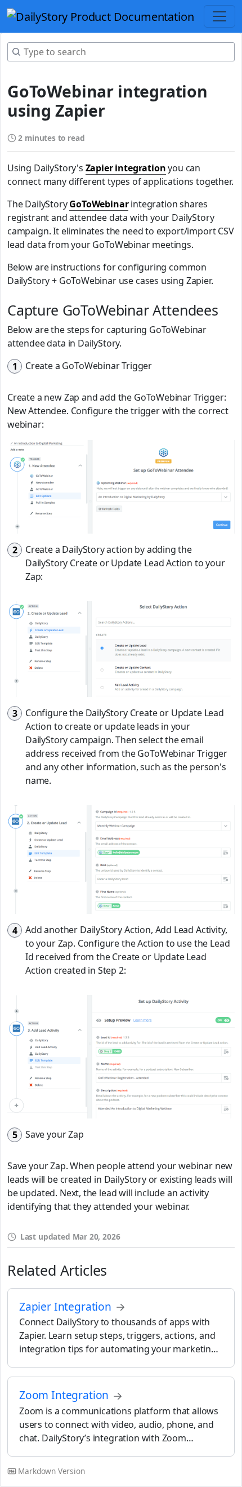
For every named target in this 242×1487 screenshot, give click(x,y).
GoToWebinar (98, 204)
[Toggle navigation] (219, 16)
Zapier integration (126, 168)
